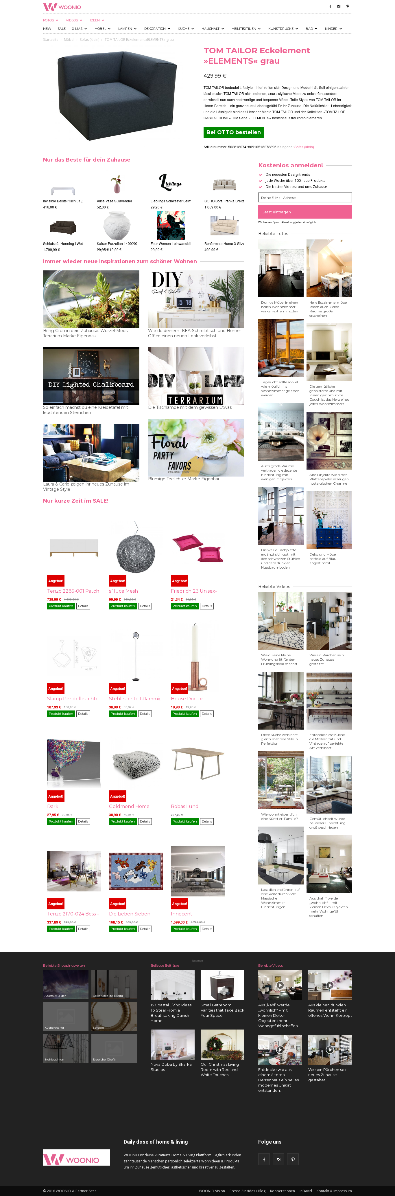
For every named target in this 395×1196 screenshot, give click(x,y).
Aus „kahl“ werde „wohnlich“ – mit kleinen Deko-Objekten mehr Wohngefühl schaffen (328, 907)
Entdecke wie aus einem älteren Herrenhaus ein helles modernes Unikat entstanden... (278, 1080)
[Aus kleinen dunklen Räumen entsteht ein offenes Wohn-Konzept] (330, 985)
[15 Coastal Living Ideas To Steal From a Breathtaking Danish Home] (173, 985)
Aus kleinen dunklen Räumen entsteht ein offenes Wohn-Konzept (330, 1010)
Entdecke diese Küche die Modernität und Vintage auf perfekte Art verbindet (327, 741)
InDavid (306, 1190)
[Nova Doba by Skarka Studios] (173, 1045)
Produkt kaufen (61, 606)
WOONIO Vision (212, 1190)
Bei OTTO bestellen (233, 132)
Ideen (95, 20)
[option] (63, 210)
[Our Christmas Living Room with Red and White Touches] (223, 1045)
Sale (62, 29)
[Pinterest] (347, 6)
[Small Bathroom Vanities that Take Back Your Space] (223, 985)
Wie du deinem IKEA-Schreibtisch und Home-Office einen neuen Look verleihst (194, 333)
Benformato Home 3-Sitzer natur (209, 243)
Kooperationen (282, 1190)
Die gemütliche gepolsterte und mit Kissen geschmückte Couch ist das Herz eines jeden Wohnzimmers (329, 395)
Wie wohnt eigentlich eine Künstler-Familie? (279, 816)
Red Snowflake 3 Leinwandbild (179, 243)
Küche (183, 29)
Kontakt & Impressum (334, 1190)
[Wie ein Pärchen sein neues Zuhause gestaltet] (330, 1050)
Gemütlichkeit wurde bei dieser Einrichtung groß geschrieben (327, 822)
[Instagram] (339, 6)
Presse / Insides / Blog (247, 1190)
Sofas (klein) (89, 39)
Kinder (331, 29)
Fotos (48, 20)
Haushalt (210, 29)
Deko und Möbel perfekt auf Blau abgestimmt (323, 558)
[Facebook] (330, 6)
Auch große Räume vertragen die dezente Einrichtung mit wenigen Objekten (279, 472)
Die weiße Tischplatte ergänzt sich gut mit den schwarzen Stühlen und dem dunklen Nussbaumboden (280, 558)
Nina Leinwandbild (170, 200)
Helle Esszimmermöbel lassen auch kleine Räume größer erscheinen (328, 309)
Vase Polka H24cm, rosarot (118, 200)
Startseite (50, 39)
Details (83, 606)
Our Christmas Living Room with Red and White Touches (220, 1069)
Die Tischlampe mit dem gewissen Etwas (190, 407)
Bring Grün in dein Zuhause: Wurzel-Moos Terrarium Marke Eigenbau (85, 333)
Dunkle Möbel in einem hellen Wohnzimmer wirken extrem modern (280, 306)
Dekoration (155, 29)
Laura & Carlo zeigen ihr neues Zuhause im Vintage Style (86, 486)
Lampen (125, 29)
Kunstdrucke (281, 29)
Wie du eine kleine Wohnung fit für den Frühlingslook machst (279, 659)
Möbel (100, 29)
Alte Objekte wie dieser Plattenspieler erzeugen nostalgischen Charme (329, 479)
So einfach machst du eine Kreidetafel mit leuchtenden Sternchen (85, 410)
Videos (72, 20)
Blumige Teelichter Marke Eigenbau (184, 478)
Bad (309, 29)
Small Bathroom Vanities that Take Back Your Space (222, 1010)
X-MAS (77, 29)
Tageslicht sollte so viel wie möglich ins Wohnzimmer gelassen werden (280, 388)
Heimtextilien (244, 29)
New (47, 29)
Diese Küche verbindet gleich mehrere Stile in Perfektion (279, 739)
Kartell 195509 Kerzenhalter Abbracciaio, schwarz (136, 243)
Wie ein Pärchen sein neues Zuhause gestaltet (326, 659)
